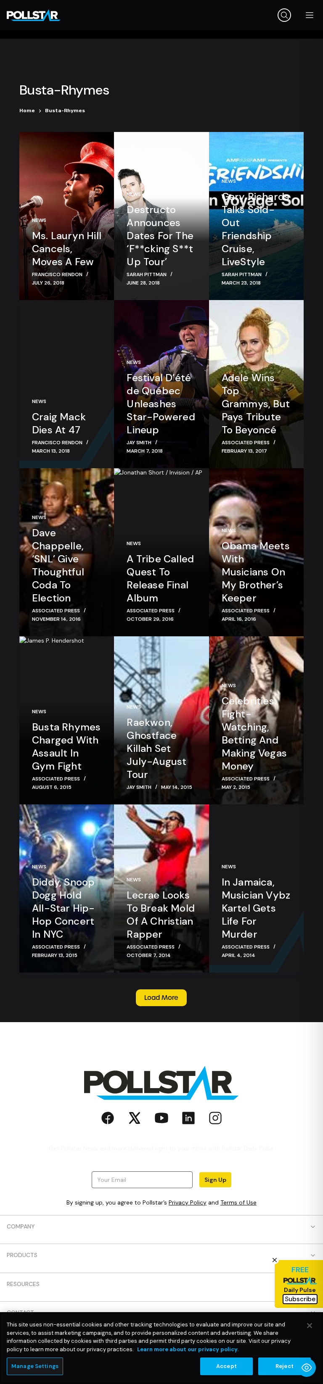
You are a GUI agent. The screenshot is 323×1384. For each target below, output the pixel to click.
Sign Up (215, 1180)
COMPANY (21, 1226)
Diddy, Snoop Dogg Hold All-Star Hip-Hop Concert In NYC (63, 908)
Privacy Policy (188, 1202)
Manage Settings (34, 1366)
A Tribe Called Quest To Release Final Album (160, 578)
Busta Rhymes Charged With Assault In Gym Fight (66, 746)
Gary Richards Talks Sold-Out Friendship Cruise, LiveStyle (256, 229)
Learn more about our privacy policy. (187, 1349)
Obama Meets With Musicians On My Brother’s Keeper (256, 571)
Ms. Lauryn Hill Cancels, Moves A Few (66, 248)
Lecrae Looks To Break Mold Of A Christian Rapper (161, 914)
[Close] (309, 1325)
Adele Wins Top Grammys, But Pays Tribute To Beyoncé (256, 403)
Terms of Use (238, 1202)
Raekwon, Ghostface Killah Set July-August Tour (156, 748)
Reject (284, 1366)
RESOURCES (23, 1284)
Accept (226, 1366)
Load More (161, 998)
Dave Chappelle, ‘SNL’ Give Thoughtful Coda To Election (58, 565)
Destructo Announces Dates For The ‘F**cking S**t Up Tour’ (160, 235)
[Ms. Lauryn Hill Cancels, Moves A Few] (66, 216)
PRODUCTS (22, 1255)
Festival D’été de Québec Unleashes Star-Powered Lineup (161, 403)
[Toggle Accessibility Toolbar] (307, 1368)
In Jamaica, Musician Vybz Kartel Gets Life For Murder (256, 908)
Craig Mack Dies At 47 (59, 423)
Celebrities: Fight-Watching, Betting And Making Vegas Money (254, 733)
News (39, 220)
